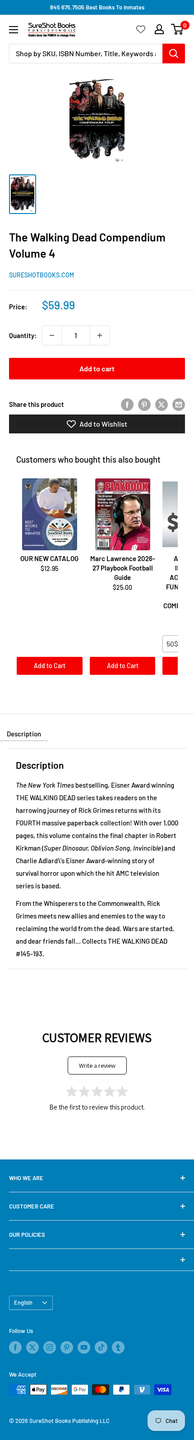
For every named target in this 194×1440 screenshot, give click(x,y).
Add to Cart (49, 665)
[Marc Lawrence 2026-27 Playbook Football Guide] (123, 514)
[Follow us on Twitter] (32, 1347)
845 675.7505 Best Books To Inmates (97, 7)
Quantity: (23, 335)
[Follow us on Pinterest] (66, 1347)
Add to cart (97, 368)
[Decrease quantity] (51, 335)
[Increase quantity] (99, 335)
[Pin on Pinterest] (144, 404)
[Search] (173, 53)
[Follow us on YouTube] (84, 1347)
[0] (177, 29)
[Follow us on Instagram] (49, 1347)
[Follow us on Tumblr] (118, 1347)
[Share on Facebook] (127, 404)
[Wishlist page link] (140, 29)
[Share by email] (178, 404)
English (23, 1302)
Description (24, 734)
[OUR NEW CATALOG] (50, 514)
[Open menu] (13, 29)
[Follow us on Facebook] (15, 1347)
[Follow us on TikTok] (101, 1347)
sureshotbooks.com (41, 275)
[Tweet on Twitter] (161, 404)
